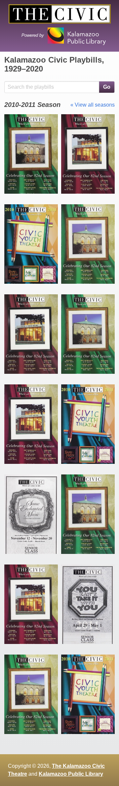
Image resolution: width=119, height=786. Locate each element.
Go (106, 87)
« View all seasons (92, 105)
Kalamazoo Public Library (71, 774)
